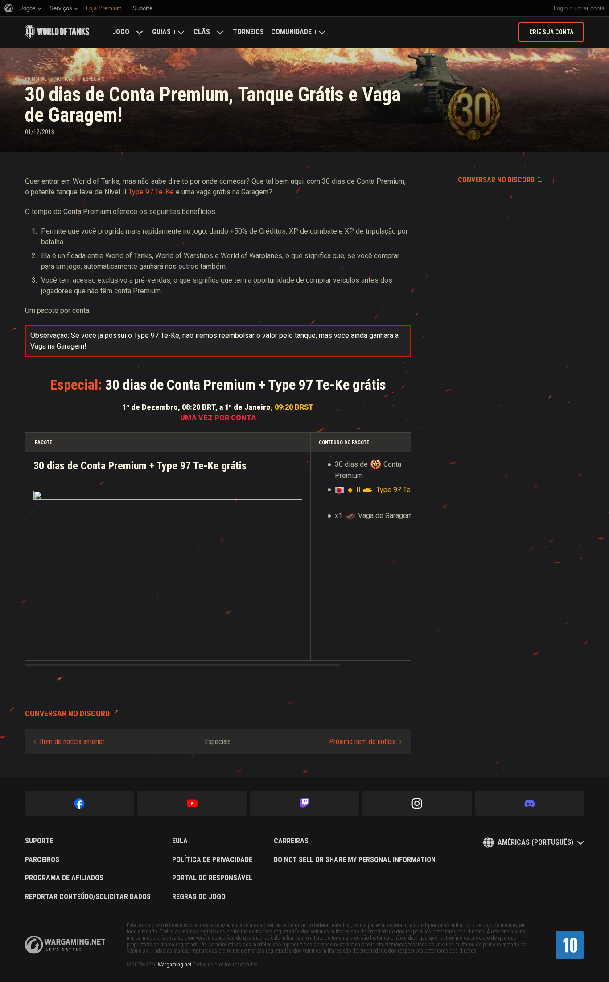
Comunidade (291, 32)
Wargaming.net (174, 964)
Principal (36, 79)
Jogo (120, 32)
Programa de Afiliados (64, 878)
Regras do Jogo (199, 897)
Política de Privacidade (212, 860)
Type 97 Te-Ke (151, 192)
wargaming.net (65, 945)
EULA (180, 841)
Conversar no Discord (496, 180)
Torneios (248, 32)
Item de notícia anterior (72, 741)
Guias (161, 32)
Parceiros (42, 860)
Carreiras (291, 841)
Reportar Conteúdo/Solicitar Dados (88, 897)
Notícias (64, 79)
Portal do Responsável (212, 878)
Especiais (93, 79)
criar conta (591, 8)
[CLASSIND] (570, 945)
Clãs (201, 32)
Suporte (39, 841)
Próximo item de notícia (362, 741)
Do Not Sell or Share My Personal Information (355, 860)
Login (561, 8)
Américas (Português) (535, 842)
